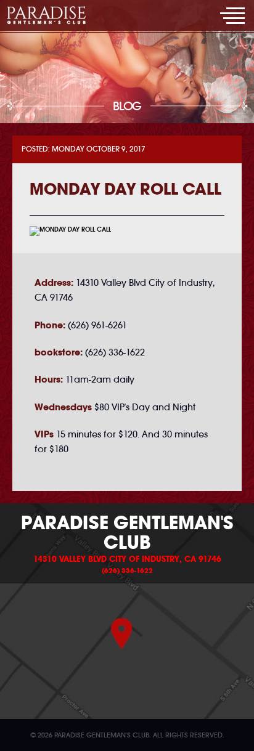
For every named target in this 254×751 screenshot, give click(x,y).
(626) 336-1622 (127, 570)
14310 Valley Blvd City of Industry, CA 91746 (127, 559)
